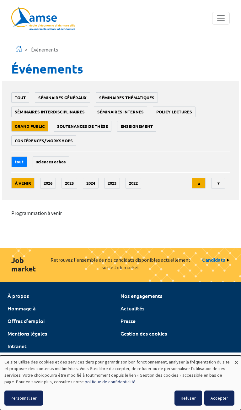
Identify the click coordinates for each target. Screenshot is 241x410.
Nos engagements (141, 295)
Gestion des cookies (143, 333)
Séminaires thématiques (126, 97)
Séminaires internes (120, 111)
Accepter (219, 398)
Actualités (132, 308)
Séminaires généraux (62, 97)
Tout (20, 97)
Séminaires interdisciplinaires (50, 111)
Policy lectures (174, 111)
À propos (18, 295)
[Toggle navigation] (221, 18)
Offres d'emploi (26, 320)
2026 (48, 183)
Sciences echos (51, 161)
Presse (128, 320)
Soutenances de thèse (82, 126)
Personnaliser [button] (24, 398)
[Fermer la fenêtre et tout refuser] (236, 360)
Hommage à (22, 308)
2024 (90, 183)
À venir (23, 183)
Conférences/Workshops (44, 140)
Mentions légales (27, 333)
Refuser (188, 398)
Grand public (30, 126)
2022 (133, 183)
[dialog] (120, 383)
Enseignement (136, 126)
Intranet (17, 345)
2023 (112, 183)
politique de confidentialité (110, 382)
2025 (69, 183)
